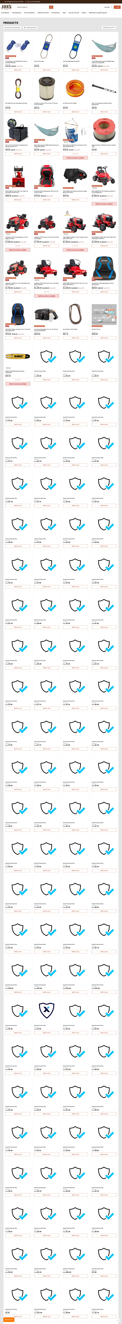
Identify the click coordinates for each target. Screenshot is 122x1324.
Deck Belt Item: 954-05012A (70, 329)
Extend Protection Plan (40, 371)
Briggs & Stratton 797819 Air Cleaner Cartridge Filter (104, 145)
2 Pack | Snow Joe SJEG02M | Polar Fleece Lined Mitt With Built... (16, 62)
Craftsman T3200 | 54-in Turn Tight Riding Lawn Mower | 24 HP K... (17, 284)
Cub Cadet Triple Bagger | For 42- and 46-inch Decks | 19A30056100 (46, 330)
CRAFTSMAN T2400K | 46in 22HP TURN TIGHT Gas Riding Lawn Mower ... (104, 238)
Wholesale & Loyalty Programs (98, 12)
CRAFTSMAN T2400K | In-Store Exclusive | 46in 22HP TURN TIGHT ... (75, 238)
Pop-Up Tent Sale (74, 12)
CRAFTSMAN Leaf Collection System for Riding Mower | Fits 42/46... (75, 192)
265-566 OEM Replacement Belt (71, 61)
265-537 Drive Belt (39, 61)
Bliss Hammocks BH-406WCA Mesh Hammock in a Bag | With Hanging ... (46, 145)
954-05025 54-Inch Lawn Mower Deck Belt (16, 103)
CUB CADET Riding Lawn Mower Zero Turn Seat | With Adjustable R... (17, 330)
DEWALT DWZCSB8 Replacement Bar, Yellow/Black (14, 372)
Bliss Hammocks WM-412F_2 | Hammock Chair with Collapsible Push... (75, 145)
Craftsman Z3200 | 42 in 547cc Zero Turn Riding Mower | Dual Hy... (46, 284)
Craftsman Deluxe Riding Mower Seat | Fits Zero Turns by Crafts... (46, 192)
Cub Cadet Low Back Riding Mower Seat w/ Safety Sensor (103, 284)
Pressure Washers (29, 12)
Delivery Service (96, 329)
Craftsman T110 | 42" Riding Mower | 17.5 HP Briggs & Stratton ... (16, 238)
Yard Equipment (16, 12)
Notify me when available (75, 158)
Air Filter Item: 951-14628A (70, 103)
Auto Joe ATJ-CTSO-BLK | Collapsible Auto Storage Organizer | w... (16, 145)
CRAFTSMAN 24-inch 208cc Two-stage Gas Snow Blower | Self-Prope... (16, 192)
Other (64, 12)
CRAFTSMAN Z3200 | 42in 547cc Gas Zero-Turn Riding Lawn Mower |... (75, 284)
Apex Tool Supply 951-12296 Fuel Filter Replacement (102, 104)
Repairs (84, 12)
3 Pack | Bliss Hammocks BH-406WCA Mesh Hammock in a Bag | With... (103, 62)
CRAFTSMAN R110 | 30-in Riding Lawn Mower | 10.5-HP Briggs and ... (103, 192)
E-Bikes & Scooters (43, 12)
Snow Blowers (56, 12)
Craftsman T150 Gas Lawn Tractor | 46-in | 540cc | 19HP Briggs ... (46, 238)
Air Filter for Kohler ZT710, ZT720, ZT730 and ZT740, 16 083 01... (46, 104)
